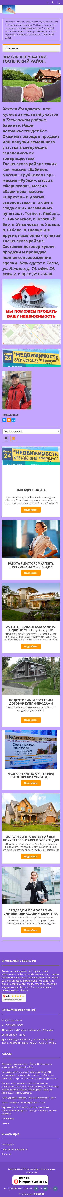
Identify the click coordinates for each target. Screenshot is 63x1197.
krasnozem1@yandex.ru (17, 1029)
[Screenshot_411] (31, 886)
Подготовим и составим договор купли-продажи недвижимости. (31, 703)
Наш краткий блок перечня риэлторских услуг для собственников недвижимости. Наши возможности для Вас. (31, 779)
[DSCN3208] (31, 749)
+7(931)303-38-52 (14, 1025)
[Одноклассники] (9, 420)
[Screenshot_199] (31, 676)
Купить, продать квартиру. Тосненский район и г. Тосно (29, 1097)
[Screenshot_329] (31, 539)
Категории (13, 48)
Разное (5, 1123)
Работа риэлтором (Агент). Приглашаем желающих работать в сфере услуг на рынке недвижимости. (31, 568)
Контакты (6, 1154)
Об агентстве (8, 1118)
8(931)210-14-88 (13, 1020)
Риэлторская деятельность (14, 1149)
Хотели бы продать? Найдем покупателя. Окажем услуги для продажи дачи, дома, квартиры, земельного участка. (31, 842)
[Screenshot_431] (31, 812)
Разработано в (26, 1194)
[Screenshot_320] (31, 466)
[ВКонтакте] (4, 420)
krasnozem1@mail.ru (42, 1029)
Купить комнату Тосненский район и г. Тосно (24, 1102)
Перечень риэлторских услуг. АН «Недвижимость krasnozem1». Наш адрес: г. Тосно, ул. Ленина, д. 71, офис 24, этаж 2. (29, 1110)
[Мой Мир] (13, 420)
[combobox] (31, 431)
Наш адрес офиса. (31, 490)
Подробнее (31, 509)
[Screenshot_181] (31, 602)
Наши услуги (8, 1144)
